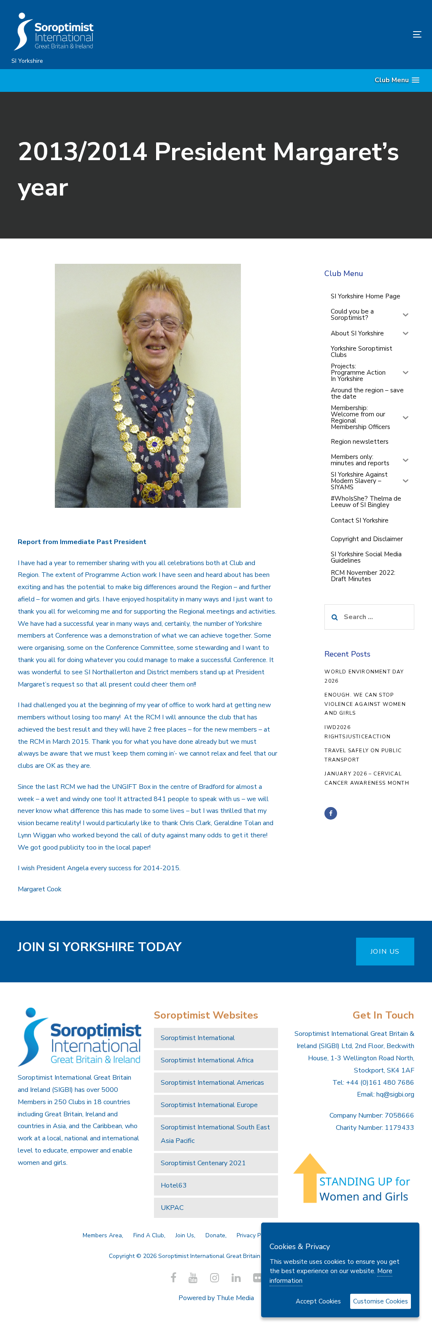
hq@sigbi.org (395, 1094)
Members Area (102, 1235)
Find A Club (148, 1235)
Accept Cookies (318, 1301)
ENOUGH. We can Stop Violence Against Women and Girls (364, 704)
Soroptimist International (198, 1038)
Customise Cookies (380, 1301)
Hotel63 (174, 1185)
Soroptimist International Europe (209, 1105)
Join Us (185, 1235)
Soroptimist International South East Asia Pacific (215, 1134)
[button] (397, 80)
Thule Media (235, 1298)
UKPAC (172, 1207)
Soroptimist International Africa (207, 1060)
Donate (215, 1235)
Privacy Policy (255, 1235)
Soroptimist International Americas (212, 1082)
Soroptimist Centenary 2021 (203, 1163)
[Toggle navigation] (352, 34)
